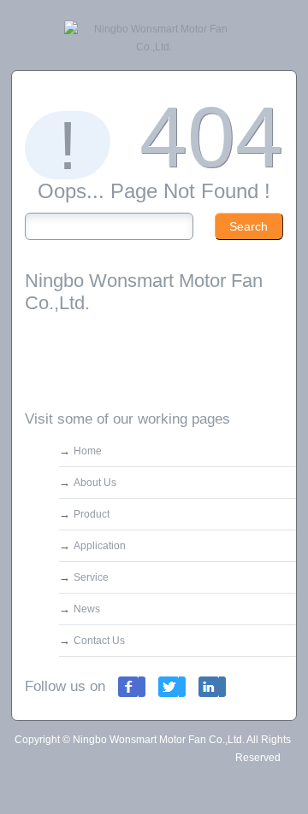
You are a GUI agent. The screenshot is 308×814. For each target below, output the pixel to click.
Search (248, 226)
